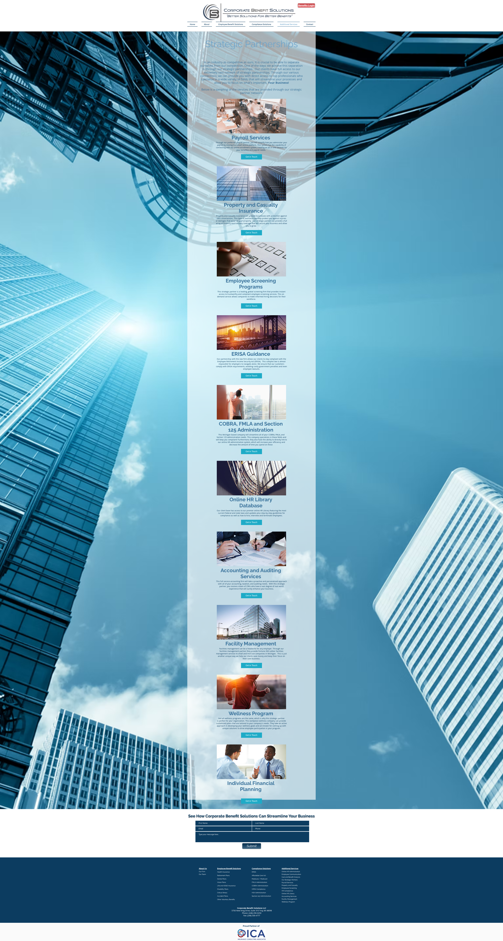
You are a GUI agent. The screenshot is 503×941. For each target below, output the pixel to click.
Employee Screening (289, 888)
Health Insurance (223, 872)
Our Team (202, 874)
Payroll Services (287, 882)
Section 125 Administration (261, 896)
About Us (203, 868)
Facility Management (289, 899)
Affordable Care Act (259, 875)
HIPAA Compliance (258, 889)
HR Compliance (287, 891)
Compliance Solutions (261, 868)
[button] (251, 156)
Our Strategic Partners (290, 880)
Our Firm (202, 871)
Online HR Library (288, 893)
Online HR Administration (291, 871)
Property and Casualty (290, 885)
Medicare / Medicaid (259, 879)
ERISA (254, 872)
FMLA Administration (259, 882)
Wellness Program (288, 902)
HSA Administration (259, 893)
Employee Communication (291, 874)
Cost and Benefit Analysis (291, 877)
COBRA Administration (260, 886)
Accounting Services (289, 896)
